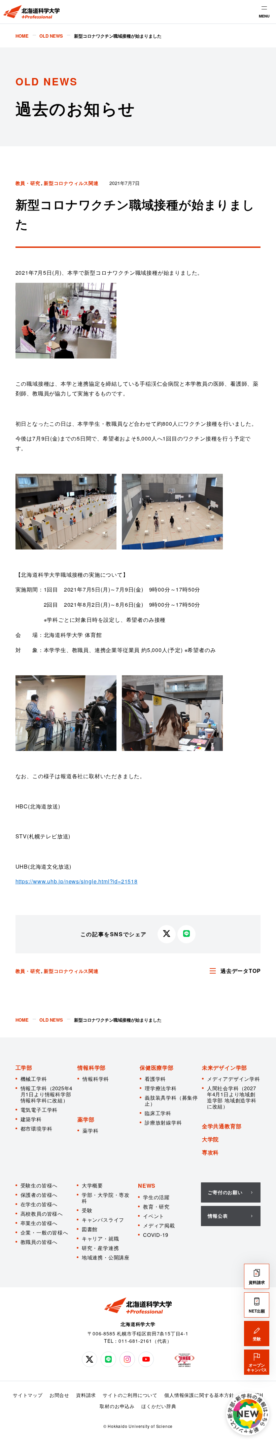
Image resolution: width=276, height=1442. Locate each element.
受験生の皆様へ (39, 1185)
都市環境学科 (37, 1128)
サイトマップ (28, 1395)
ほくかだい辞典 (158, 1406)
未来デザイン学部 (224, 1067)
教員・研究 (27, 183)
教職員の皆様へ (39, 1241)
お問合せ (59, 1395)
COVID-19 (155, 1234)
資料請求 (86, 1395)
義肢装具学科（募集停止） (171, 1100)
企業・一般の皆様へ (44, 1232)
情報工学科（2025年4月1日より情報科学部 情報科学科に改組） (47, 1094)
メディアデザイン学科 (233, 1078)
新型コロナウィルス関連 (71, 183)
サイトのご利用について (130, 1395)
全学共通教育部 (222, 1126)
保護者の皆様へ (39, 1194)
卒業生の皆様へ (39, 1222)
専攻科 (210, 1152)
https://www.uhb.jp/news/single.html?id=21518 (76, 881)
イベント (153, 1215)
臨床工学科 (158, 1112)
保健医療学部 (157, 1067)
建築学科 (31, 1119)
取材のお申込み (117, 1406)
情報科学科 (95, 1078)
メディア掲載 (159, 1225)
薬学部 (85, 1119)
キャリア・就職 (100, 1238)
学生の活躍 (156, 1197)
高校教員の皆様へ (42, 1213)
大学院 (210, 1139)
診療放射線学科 (163, 1122)
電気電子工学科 (39, 1109)
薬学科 (90, 1130)
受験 (87, 1210)
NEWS (147, 1185)
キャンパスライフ (103, 1219)
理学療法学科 (161, 1088)
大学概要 (92, 1185)
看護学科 (155, 1078)
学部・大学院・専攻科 (106, 1197)
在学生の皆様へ (39, 1204)
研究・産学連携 (100, 1247)
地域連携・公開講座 (106, 1257)
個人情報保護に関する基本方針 (199, 1395)
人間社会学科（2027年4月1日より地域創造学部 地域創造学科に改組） (231, 1097)
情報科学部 (91, 1067)
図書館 (90, 1228)
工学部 (23, 1067)
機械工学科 (34, 1078)
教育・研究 (156, 1206)
